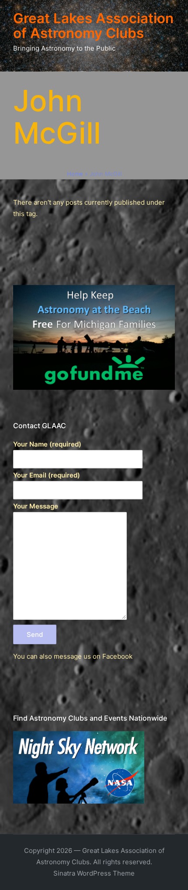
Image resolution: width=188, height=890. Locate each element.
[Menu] (25, 68)
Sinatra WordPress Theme (94, 873)
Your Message (35, 506)
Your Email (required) (46, 475)
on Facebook (112, 656)
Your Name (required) (47, 444)
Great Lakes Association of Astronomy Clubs (93, 26)
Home (75, 173)
